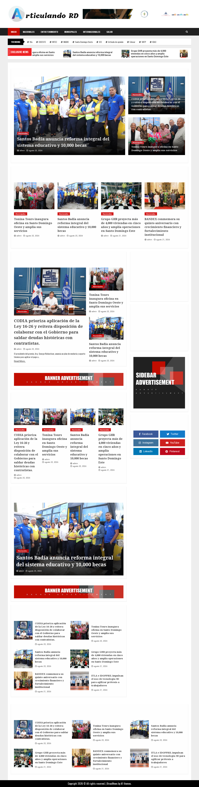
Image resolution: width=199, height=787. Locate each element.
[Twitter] (166, 295)
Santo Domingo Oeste (84, 41)
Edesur (132, 41)
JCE (100, 41)
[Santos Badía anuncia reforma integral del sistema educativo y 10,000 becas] (34, 195)
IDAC (154, 41)
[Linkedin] (159, 295)
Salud (109, 31)
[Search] (187, 32)
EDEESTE (42, 41)
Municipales (70, 31)
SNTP (144, 41)
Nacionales (29, 31)
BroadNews (112, 783)
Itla (31, 41)
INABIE (66, 41)
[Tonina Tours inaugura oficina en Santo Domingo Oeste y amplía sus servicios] (156, 136)
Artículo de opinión (115, 41)
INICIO (14, 31)
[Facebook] (152, 295)
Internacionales (91, 31)
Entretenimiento (49, 31)
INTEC (54, 41)
